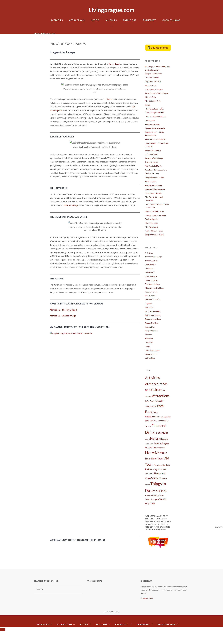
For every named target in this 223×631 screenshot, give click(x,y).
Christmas (149, 268)
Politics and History (153, 315)
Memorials (149, 307)
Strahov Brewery (152, 174)
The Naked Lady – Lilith (154, 109)
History (155, 438)
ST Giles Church (151, 154)
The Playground (151, 227)
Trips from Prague (152, 350)
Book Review (150, 264)
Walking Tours (158, 495)
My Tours (111, 20)
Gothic (147, 439)
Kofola (147, 105)
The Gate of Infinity (153, 101)
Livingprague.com (111, 9)
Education (167, 417)
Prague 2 (164, 470)
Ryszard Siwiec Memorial (155, 128)
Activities (57, 20)
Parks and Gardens (152, 311)
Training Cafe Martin (153, 166)
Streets (147, 484)
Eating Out (130, 20)
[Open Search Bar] (186, 15)
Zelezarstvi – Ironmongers (155, 139)
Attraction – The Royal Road (63, 309)
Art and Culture (151, 261)
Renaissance (149, 473)
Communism (149, 406)
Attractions (77, 20)
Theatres (149, 342)
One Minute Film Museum (155, 215)
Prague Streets (151, 331)
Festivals (162, 421)
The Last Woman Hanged (155, 116)
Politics (148, 469)
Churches (160, 401)
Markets (161, 447)
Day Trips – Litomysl (153, 81)
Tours (147, 346)
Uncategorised (151, 354)
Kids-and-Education (153, 299)
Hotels (95, 20)
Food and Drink (151, 292)
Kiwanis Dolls (150, 97)
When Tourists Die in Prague (156, 93)
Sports (164, 478)
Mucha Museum (151, 223)
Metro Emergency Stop (154, 211)
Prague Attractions (153, 319)
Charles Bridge (71, 205)
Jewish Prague (161, 443)
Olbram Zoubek (151, 162)
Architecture (153, 384)
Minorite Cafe (150, 85)
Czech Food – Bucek (153, 193)
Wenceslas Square (152, 500)
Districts (160, 417)
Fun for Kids (161, 432)
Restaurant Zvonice (153, 150)
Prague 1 (157, 469)
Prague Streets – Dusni (154, 235)
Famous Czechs (151, 280)
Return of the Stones (153, 185)
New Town (157, 458)
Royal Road (114, 64)
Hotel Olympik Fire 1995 (154, 113)
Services (148, 334)
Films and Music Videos (154, 288)
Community (149, 272)
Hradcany (164, 439)
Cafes (147, 401)
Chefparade (150, 120)
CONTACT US (147, 598)
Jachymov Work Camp (154, 158)
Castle (152, 401)
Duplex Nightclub (152, 219)
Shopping (149, 338)
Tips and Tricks (159, 490)
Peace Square (150, 181)
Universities (150, 358)
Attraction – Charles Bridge (63, 315)
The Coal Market (152, 77)
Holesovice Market (152, 124)
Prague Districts (151, 323)
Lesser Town (151, 447)
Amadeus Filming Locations (156, 170)
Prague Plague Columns (154, 177)
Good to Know (171, 20)
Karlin (109, 99)
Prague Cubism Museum (155, 189)
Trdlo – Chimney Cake (154, 231)
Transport (149, 20)
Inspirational (150, 296)
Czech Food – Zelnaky (154, 89)
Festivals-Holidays (152, 284)
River (156, 473)
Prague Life (149, 327)
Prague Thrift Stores (153, 74)
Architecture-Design (153, 257)
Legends (148, 303)
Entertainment (151, 276)
